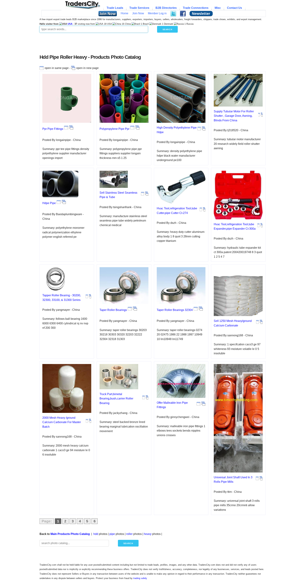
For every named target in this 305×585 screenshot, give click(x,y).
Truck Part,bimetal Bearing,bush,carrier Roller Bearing (116, 399)
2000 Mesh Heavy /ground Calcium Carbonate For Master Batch (61, 422)
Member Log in (157, 13)
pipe (112, 533)
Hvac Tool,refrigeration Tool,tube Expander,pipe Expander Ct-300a (235, 226)
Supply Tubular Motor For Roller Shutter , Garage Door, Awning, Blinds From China (234, 116)
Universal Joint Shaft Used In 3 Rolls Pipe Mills (233, 479)
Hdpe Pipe (49, 203)
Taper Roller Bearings (113, 309)
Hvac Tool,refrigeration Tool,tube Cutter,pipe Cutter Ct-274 (177, 210)
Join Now (138, 13)
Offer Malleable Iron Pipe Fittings (172, 405)
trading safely (140, 578)
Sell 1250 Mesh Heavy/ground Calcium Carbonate (233, 323)
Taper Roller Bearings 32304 (175, 309)
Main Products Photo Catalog (70, 533)
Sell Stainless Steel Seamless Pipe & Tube (118, 195)
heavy (147, 533)
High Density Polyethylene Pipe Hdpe (177, 130)
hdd (95, 533)
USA (70, 24)
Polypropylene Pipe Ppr (114, 128)
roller (129, 533)
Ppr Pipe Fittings (52, 128)
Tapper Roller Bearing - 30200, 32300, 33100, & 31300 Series (61, 297)
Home (124, 13)
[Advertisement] (125, 45)
